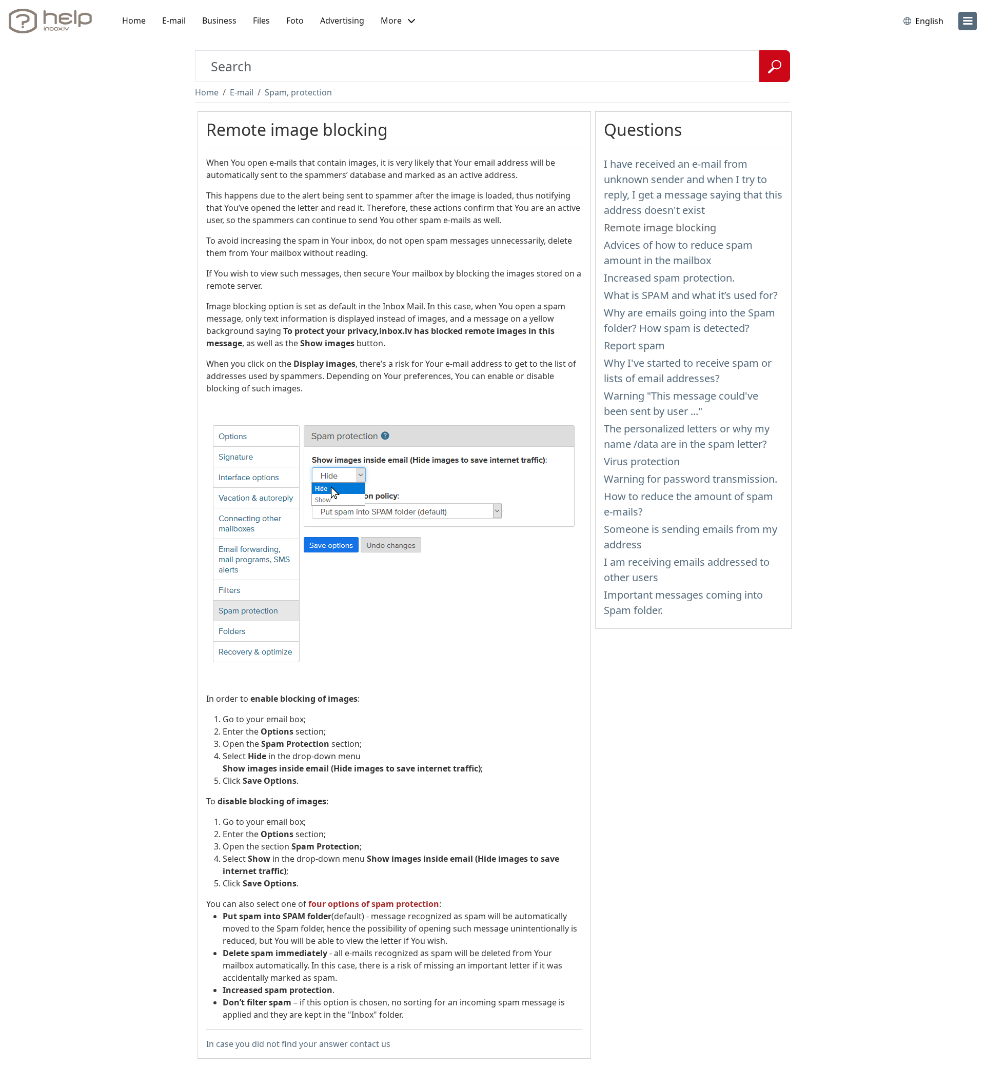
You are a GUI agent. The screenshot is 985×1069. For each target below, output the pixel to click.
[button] (398, 21)
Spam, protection (298, 92)
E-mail (174, 20)
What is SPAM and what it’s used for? (691, 295)
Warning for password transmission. (690, 479)
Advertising (342, 20)
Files (261, 20)
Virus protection (642, 461)
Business (219, 20)
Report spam (634, 345)
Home (134, 20)
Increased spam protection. (669, 278)
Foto (295, 20)
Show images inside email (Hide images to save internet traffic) (352, 768)
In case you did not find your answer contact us (298, 1044)
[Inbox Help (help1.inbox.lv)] (54, 21)
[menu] (967, 21)
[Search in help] (774, 66)
